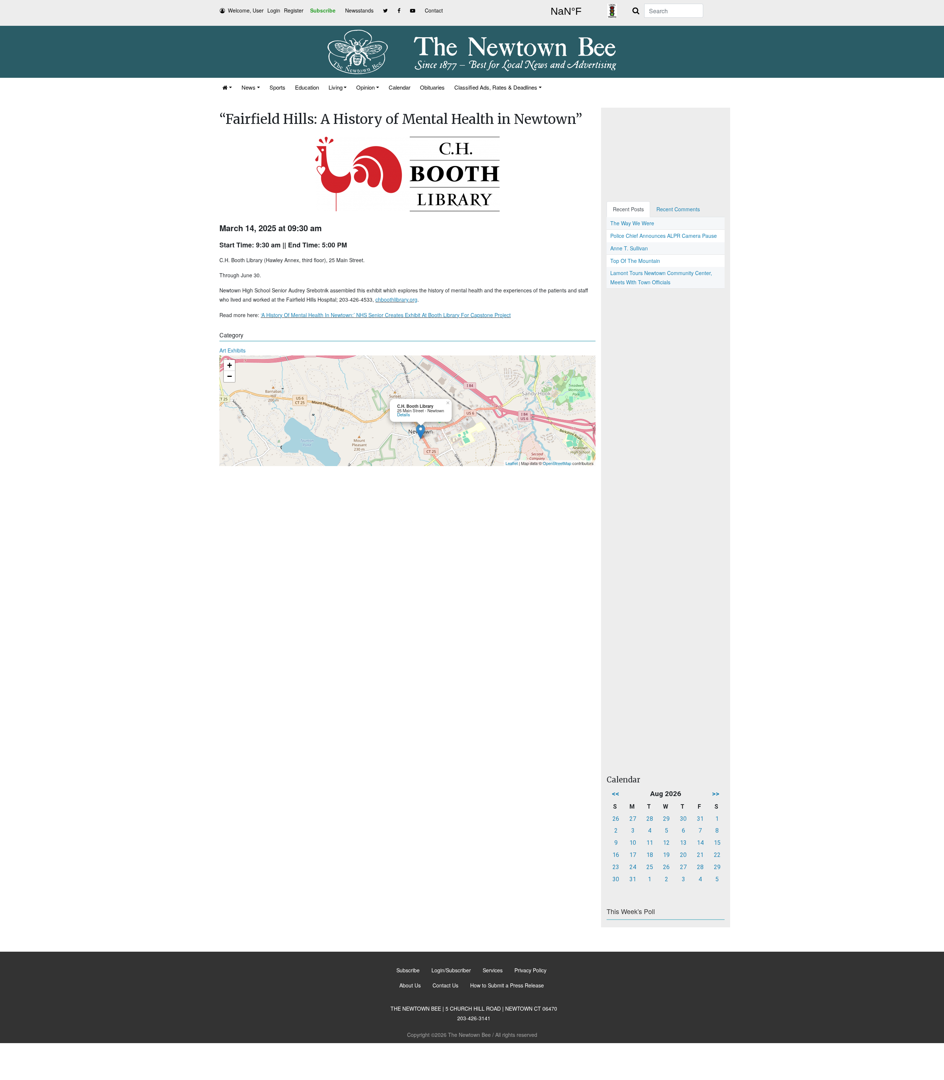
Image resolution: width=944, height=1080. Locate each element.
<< (615, 793)
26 (615, 818)
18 (649, 854)
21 (700, 854)
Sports (277, 87)
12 (666, 842)
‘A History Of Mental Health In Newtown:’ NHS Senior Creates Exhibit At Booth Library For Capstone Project (386, 315)
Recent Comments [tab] (678, 209)
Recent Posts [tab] (628, 209)
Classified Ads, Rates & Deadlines (495, 87)
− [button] (229, 376)
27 (632, 818)
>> (715, 793)
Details (403, 414)
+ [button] (229, 365)
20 (683, 854)
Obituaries (432, 87)
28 (649, 818)
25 (649, 867)
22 (717, 854)
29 (666, 818)
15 (717, 842)
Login (273, 10)
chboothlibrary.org (396, 299)
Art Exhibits (232, 350)
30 (683, 818)
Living (336, 87)
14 (700, 842)
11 (649, 842)
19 (666, 854)
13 (683, 842)
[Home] (227, 87)
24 (632, 867)
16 (615, 854)
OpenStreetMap (557, 463)
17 (632, 854)
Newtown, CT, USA (566, 11)
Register (293, 10)
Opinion (365, 87)
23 (615, 867)
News (249, 87)
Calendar (399, 87)
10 (632, 842)
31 (700, 818)
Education (307, 87)
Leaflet (512, 463)
